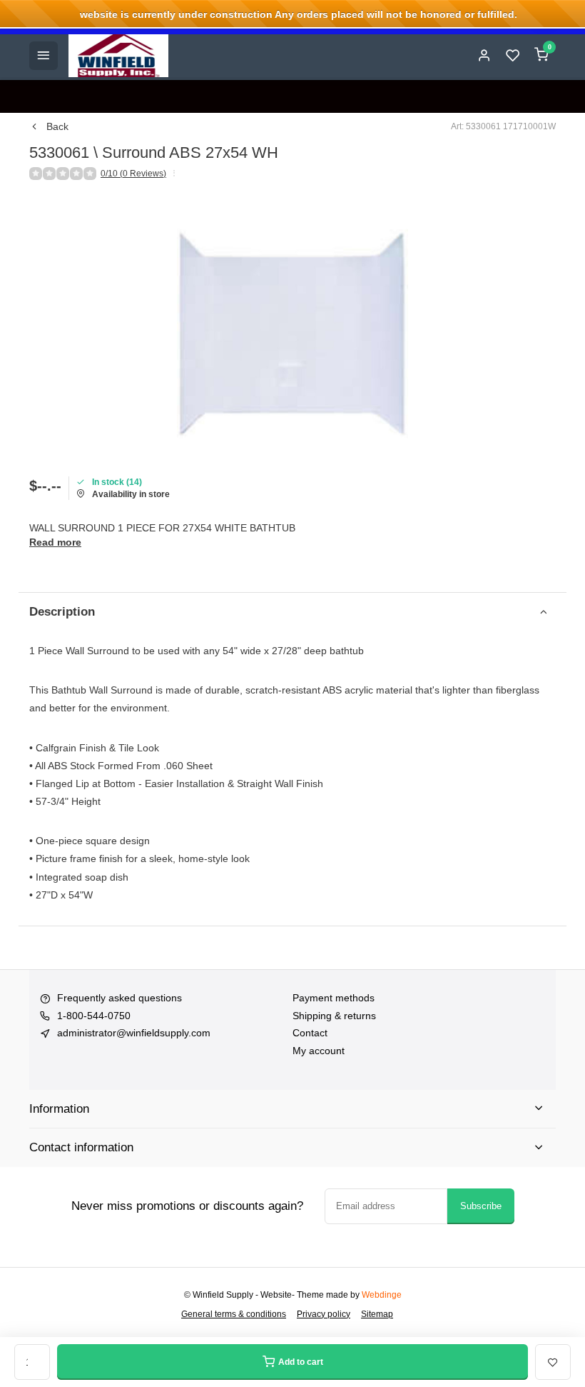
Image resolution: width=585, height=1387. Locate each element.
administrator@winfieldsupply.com (133, 1032)
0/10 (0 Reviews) (133, 174)
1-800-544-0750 (94, 1015)
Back (57, 126)
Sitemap (377, 1314)
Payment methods (333, 997)
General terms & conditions (233, 1314)
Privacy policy (323, 1314)
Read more (55, 542)
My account (318, 1050)
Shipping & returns (334, 1015)
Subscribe (481, 1206)
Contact (309, 1032)
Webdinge (382, 1295)
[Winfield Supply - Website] (118, 55)
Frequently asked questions (119, 997)
